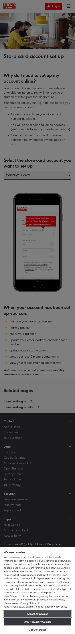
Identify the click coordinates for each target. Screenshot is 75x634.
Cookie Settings (37, 629)
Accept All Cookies (37, 613)
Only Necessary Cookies (37, 621)
